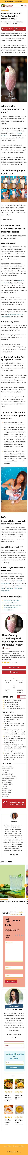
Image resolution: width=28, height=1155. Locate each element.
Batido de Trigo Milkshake (11, 600)
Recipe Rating (7, 936)
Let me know (13, 804)
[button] (2, 10)
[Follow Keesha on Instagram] (14, 854)
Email (8, 975)
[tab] (12, 907)
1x (18, 697)
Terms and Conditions (18, 1146)
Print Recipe (21, 29)
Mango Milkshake (9, 610)
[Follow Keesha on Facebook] (11, 854)
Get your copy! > (14, 1)
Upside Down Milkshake (11, 603)
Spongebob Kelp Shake (11, 607)
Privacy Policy (7, 1146)
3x (24, 697)
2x (21, 697)
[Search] (21, 1045)
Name (8, 967)
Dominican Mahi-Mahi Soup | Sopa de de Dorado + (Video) (8, 1097)
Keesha (4, 22)
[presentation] (12, 881)
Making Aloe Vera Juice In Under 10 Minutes (12, 901)
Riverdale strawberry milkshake (13, 605)
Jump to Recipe (8, 29)
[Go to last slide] (2, 885)
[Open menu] (22, 5)
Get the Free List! (14, 1067)
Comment (9, 943)
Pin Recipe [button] (15, 672)
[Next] (26, 885)
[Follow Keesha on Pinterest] (17, 854)
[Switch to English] (25, 5)
